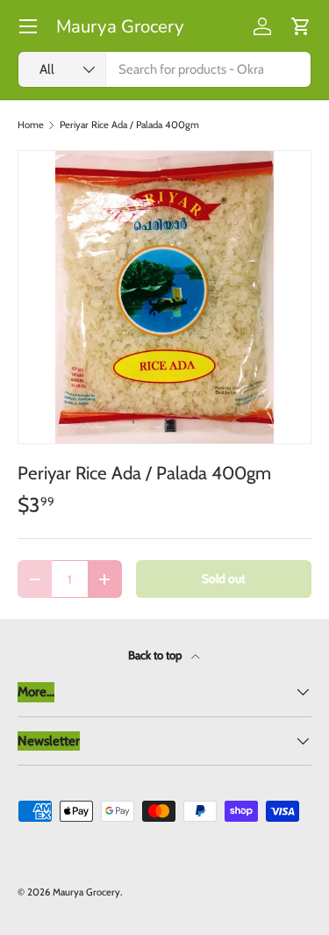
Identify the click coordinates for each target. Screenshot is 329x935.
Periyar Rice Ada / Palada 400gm (129, 125)
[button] (301, 26)
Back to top (156, 655)
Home (31, 125)
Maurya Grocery (86, 892)
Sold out (224, 579)
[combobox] (164, 69)
